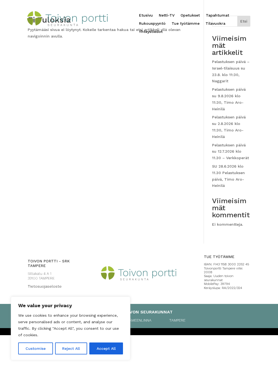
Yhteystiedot (151, 32)
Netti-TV (167, 15)
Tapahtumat (217, 15)
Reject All (71, 348)
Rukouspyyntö (152, 23)
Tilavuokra (215, 23)
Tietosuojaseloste (45, 286)
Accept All (106, 348)
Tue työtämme (186, 23)
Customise (36, 348)
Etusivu (146, 15)
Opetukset (190, 15)
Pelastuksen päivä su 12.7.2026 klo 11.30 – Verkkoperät (230, 151)
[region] (70, 328)
